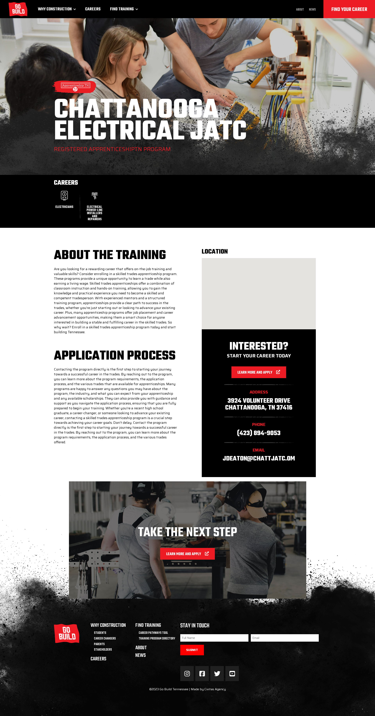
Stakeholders (103, 649)
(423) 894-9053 (258, 433)
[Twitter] (217, 673)
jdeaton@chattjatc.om (259, 459)
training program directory (157, 638)
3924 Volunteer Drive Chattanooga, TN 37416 (258, 404)
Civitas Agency (215, 689)
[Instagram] (187, 673)
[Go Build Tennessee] (18, 9)
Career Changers (105, 638)
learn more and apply (255, 373)
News (312, 9)
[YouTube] (232, 673)
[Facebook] (202, 673)
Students (100, 633)
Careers (93, 9)
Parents (99, 644)
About (300, 9)
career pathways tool (153, 633)
